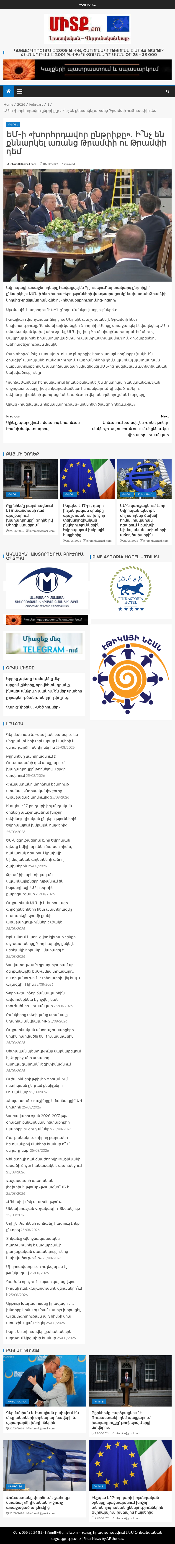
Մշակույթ (15, 1486)
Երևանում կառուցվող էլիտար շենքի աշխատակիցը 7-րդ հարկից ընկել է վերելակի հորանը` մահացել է (41, 943)
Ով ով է (13, 124)
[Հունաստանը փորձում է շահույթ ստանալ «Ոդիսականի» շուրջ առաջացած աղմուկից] (44, 1465)
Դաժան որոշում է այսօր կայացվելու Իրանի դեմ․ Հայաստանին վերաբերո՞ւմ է (44, 1288)
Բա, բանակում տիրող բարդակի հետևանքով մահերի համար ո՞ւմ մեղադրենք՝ (37, 1144)
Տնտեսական (145, 494)
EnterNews (92, 1538)
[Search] (167, 91)
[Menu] (19, 91)
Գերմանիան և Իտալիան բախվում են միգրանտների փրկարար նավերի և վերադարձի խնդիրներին (42, 741)
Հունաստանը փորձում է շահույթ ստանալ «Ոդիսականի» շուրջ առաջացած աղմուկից (37, 790)
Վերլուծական (17, 1401)
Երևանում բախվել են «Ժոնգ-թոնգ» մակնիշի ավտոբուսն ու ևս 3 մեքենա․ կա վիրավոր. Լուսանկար (130, 425)
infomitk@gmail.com (23, 164)
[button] (19, 91)
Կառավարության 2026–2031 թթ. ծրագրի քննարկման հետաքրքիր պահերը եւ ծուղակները (38, 1122)
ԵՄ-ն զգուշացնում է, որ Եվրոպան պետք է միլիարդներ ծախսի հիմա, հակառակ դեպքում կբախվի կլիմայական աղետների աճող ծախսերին (143, 520)
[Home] (8, 91)
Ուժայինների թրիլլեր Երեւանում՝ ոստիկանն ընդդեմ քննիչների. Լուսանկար (37, 1085)
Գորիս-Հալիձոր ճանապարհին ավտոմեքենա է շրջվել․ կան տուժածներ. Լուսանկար (35, 999)
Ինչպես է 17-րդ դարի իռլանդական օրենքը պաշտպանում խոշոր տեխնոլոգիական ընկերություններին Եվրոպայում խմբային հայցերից (84, 520)
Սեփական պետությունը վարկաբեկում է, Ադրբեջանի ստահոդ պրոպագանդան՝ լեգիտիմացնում (43, 1057)
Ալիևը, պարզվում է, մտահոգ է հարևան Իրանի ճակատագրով (43, 422)
